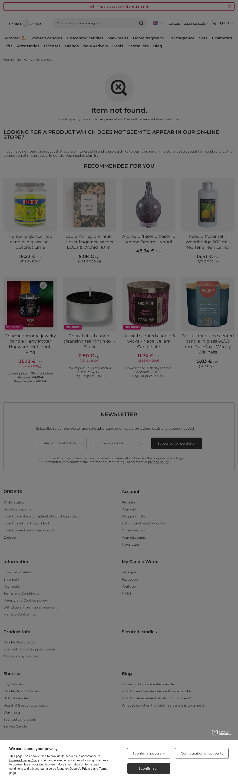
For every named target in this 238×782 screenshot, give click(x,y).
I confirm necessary (149, 753)
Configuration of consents (202, 753)
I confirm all (149, 768)
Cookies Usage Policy (24, 760)
